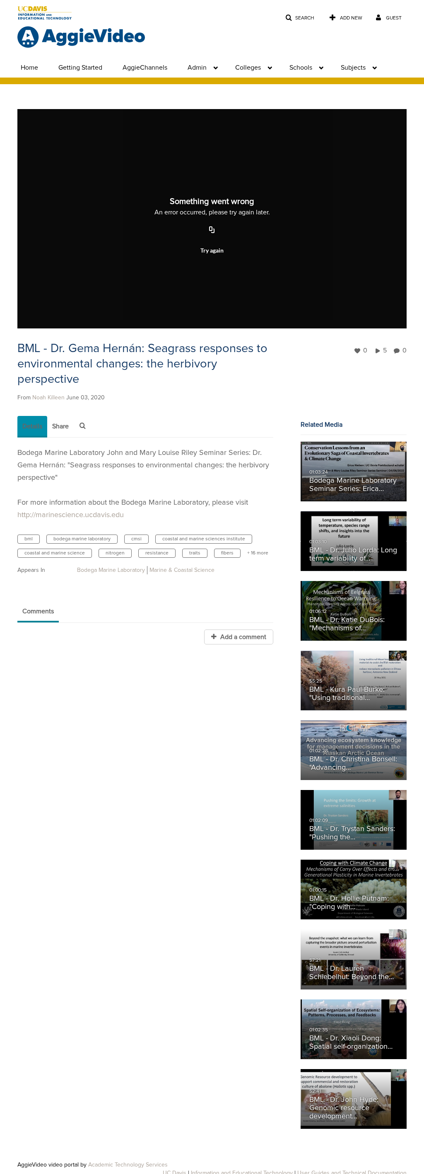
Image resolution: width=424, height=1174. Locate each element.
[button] (300, 18)
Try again (212, 250)
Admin (197, 67)
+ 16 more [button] (257, 553)
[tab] (32, 427)
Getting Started (80, 67)
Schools (300, 67)
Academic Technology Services (128, 1165)
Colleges (248, 67)
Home (29, 67)
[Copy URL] (212, 230)
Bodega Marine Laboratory (111, 570)
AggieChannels (145, 67)
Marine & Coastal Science (181, 570)
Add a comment (242, 637)
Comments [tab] (38, 611)
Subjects (353, 67)
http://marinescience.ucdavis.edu (70, 515)
